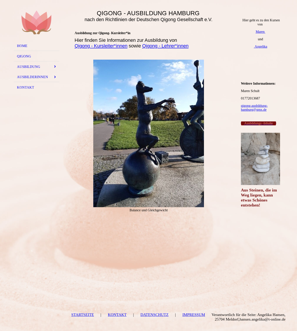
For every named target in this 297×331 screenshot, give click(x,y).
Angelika (260, 46)
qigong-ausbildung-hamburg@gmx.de (254, 107)
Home (22, 46)
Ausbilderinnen (32, 77)
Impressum (193, 315)
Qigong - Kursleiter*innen (101, 46)
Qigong (24, 56)
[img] (36, 22)
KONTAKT (25, 87)
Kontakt (117, 315)
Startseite (82, 315)
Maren (260, 32)
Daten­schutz (154, 315)
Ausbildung (28, 67)
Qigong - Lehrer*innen (165, 46)
